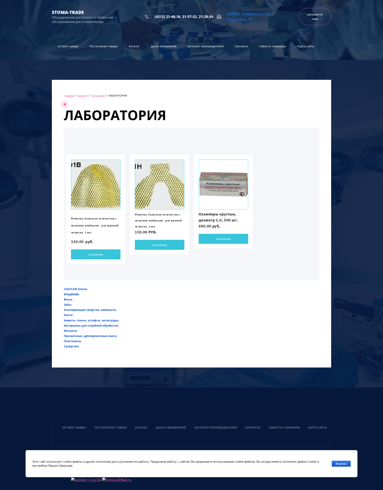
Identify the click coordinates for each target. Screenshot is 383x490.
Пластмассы (72, 341)
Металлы (70, 331)
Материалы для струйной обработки (91, 325)
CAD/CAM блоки (75, 289)
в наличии (96, 254)
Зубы (67, 304)
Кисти (68, 315)
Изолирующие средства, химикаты (90, 310)
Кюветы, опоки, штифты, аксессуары (91, 320)
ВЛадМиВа (71, 294)
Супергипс (71, 346)
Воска (68, 299)
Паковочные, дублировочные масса (90, 336)
